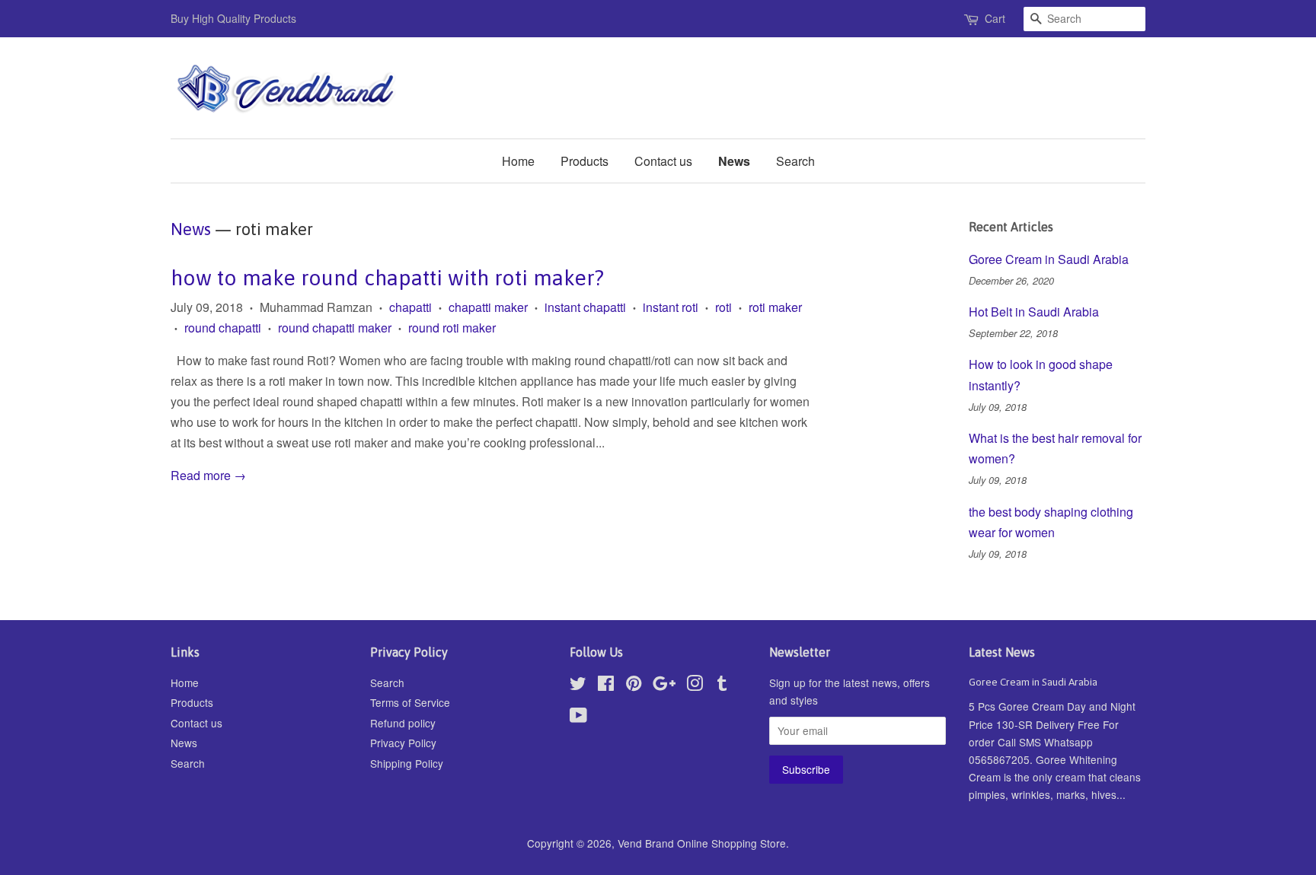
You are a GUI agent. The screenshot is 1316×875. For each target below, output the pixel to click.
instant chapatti (585, 307)
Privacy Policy (403, 742)
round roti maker (452, 327)
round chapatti (222, 327)
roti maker (775, 307)
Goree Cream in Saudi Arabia (1049, 259)
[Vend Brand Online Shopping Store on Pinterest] (633, 685)
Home (518, 161)
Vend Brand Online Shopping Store (702, 843)
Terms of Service (410, 702)
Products (584, 161)
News (734, 161)
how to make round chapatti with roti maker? (387, 278)
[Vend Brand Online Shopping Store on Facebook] (606, 685)
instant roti (670, 307)
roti (723, 307)
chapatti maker (488, 307)
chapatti (410, 307)
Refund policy (403, 722)
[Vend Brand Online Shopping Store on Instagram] (694, 685)
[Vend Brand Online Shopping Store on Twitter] (578, 685)
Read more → (208, 475)
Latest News (1002, 652)
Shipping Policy (406, 763)
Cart (995, 18)
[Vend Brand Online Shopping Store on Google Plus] (664, 685)
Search (795, 161)
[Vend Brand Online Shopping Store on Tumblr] (722, 685)
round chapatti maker (334, 327)
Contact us (663, 161)
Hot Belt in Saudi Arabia (1034, 311)
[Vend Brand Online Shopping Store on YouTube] (578, 717)
